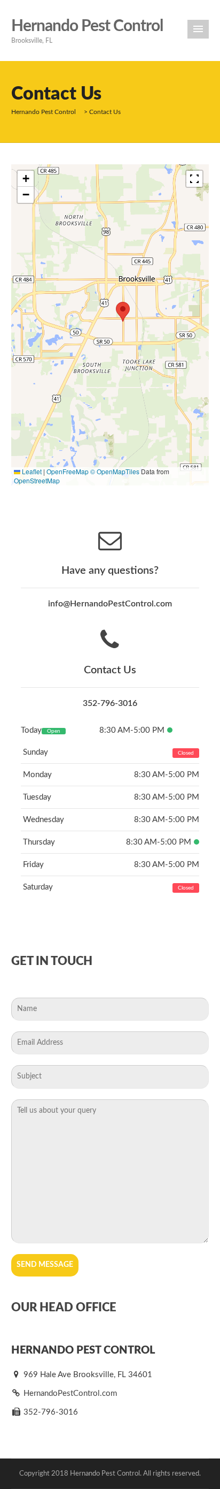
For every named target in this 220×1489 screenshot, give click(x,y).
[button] (123, 312)
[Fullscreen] (194, 179)
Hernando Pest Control (87, 26)
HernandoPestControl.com (69, 1393)
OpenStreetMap (37, 480)
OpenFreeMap (67, 471)
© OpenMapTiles (114, 471)
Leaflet (31, 471)
